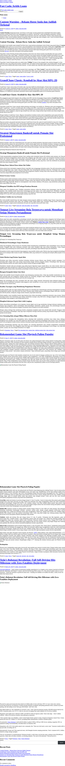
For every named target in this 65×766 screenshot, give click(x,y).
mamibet (44, 102)
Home (4, 17)
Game (6, 76)
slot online (35, 205)
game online (23, 76)
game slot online (26, 205)
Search (1, 11)
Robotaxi (15, 738)
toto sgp (7, 51)
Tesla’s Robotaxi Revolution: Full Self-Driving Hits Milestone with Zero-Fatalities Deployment (27, 561)
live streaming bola (23, 330)
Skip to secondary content (6, 2)
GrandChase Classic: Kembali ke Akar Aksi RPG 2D (28, 80)
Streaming (7, 330)
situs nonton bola (50, 330)
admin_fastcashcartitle (20, 28)
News (10, 76)
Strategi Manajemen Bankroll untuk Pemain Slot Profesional (15, 753)
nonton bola (31, 330)
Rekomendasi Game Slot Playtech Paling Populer (27, 334)
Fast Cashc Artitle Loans (13, 6)
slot (31, 205)
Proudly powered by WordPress (8, 765)
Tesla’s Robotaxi (11, 722)
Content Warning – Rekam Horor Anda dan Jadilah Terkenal (15, 750)
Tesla (19, 738)
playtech (24, 556)
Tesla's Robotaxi (25, 738)
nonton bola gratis (43, 222)
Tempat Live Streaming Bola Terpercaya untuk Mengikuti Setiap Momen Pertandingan (21, 754)
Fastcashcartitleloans (5, 569)
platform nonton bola (40, 330)
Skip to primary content (6, 0)
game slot (18, 205)
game (17, 76)
